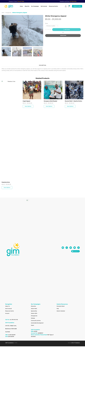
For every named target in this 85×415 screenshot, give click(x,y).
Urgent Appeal (26, 101)
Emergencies (8, 12)
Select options (7, 187)
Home (21, 6)
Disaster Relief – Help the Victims (73, 101)
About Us (27, 6)
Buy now (63, 35)
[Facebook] (63, 247)
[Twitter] (70, 247)
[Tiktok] (78, 247)
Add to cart (67, 29)
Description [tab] (42, 65)
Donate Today (21, 1)
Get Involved (44, 6)
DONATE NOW (77, 6)
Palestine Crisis (6, 182)
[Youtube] (74, 247)
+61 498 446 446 (14, 319)
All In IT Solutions (75, 342)
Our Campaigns (35, 6)
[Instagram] (67, 247)
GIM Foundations (9, 342)
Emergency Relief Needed (50, 101)
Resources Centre (53, 6)
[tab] (42, 65)
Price (46, 23)
